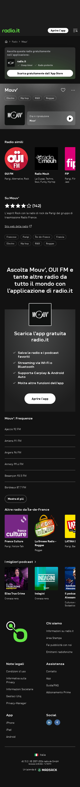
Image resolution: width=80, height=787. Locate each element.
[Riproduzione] (70, 118)
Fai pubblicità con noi (59, 645)
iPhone (10, 723)
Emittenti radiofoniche (59, 652)
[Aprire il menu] (75, 30)
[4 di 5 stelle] (23, 206)
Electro (10, 98)
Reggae (50, 98)
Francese (12, 237)
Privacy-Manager (16, 703)
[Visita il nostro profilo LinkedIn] (49, 722)
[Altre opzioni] (73, 90)
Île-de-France (42, 237)
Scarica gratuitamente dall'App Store (40, 73)
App (48, 678)
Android (11, 737)
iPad (8, 730)
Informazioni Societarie (19, 689)
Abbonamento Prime (58, 692)
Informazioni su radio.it (60, 631)
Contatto (51, 671)
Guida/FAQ (52, 685)
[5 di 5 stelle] (29, 206)
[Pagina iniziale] (6, 41)
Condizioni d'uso (16, 671)
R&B (37, 98)
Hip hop (25, 98)
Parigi (26, 237)
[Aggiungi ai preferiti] (63, 90)
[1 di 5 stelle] (7, 206)
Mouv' (33, 121)
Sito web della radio (16, 226)
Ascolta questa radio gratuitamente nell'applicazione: (28, 53)
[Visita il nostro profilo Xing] (57, 722)
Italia (42, 755)
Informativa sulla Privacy (16, 680)
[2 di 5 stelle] (12, 206)
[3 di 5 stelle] (18, 206)
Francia (60, 237)
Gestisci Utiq (13, 696)
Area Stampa (54, 638)
